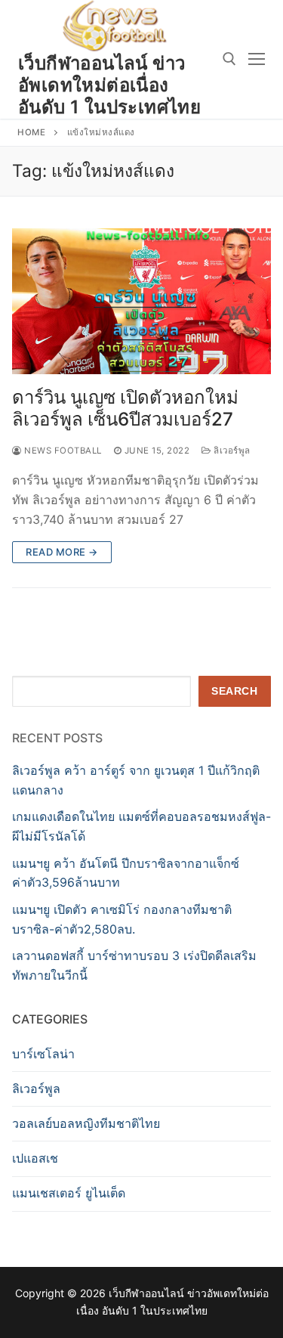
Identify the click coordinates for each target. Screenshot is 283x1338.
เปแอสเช (35, 1158)
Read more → (62, 552)
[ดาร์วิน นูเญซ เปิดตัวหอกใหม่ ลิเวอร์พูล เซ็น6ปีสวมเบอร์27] (141, 301)
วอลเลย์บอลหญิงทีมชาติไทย (86, 1123)
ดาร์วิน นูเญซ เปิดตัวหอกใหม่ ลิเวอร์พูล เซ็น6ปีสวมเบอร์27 (125, 408)
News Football (62, 450)
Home (31, 132)
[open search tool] (229, 59)
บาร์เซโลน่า (43, 1053)
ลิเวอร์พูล (231, 450)
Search (234, 691)
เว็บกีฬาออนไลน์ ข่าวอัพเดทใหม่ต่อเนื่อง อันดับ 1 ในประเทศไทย (109, 85)
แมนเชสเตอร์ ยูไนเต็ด (68, 1192)
